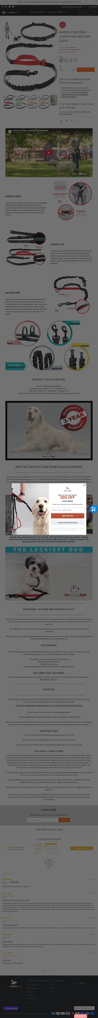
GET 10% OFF (67, 516)
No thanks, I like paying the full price (67, 522)
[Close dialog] (84, 485)
